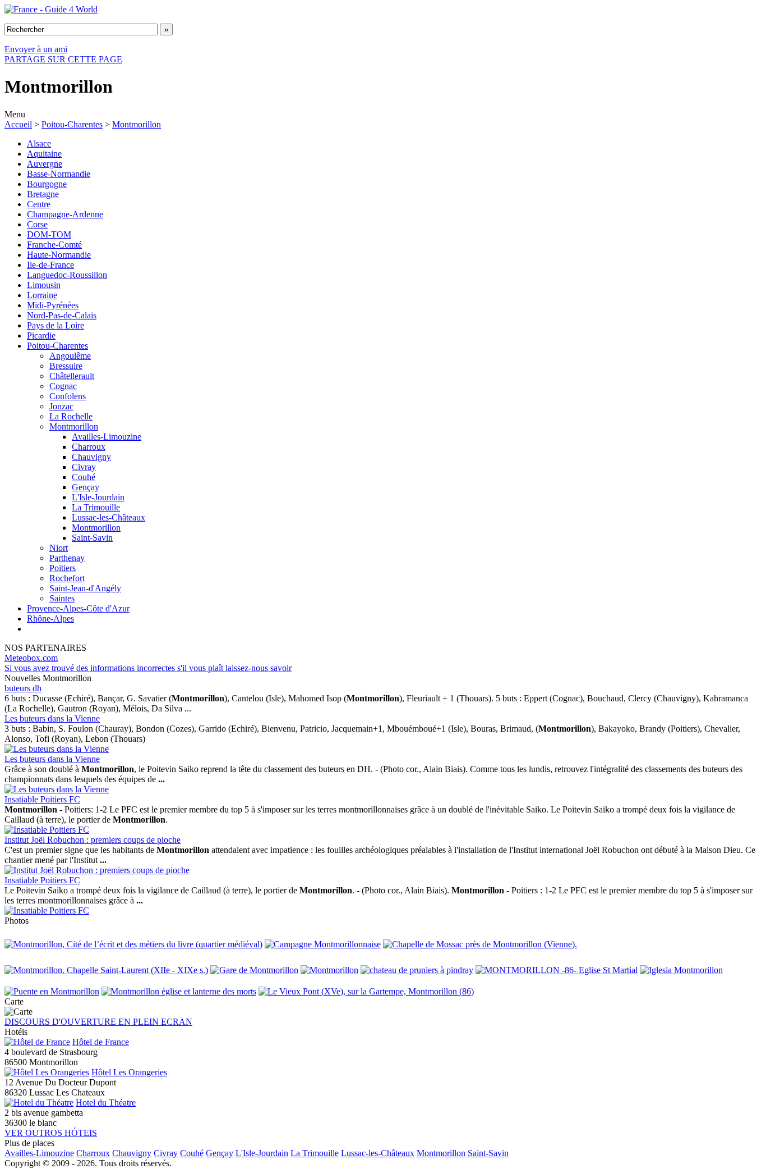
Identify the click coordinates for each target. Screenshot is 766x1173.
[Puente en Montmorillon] (51, 991)
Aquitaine (44, 153)
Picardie (41, 335)
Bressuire (65, 366)
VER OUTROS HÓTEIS (50, 1133)
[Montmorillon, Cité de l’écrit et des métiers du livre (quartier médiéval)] (133, 944)
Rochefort (67, 578)
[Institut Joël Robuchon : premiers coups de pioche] (97, 870)
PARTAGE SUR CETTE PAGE (63, 59)
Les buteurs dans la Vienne (52, 718)
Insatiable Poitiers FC (42, 799)
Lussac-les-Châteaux (108, 517)
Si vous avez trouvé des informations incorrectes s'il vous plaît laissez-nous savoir (148, 668)
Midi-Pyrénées (53, 305)
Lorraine (42, 295)
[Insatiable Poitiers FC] (46, 829)
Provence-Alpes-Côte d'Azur (78, 608)
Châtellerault (71, 376)
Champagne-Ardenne (65, 214)
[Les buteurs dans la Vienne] (56, 749)
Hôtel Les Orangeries (129, 1072)
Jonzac (61, 406)
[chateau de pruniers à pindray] (417, 970)
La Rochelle (71, 416)
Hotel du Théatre (106, 1102)
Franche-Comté (54, 244)
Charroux (88, 446)
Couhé (83, 477)
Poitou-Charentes (72, 124)
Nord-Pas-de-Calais (61, 315)
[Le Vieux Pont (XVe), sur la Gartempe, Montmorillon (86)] (366, 991)
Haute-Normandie (59, 254)
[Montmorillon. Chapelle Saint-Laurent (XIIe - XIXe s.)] (106, 970)
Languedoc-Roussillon (67, 275)
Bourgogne (47, 184)
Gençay (85, 487)
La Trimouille (96, 507)
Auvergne (44, 163)
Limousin (44, 285)
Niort (58, 548)
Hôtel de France (100, 1042)
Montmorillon (136, 124)
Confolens (67, 396)
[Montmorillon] (329, 970)
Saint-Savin (92, 537)
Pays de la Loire (55, 325)
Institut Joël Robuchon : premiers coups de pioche (92, 840)
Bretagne (43, 194)
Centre (38, 204)
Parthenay (67, 558)
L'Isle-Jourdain (98, 497)
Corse (37, 224)
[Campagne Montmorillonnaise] (323, 944)
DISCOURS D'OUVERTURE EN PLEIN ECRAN (98, 1021)
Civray (84, 467)
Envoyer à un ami (35, 49)
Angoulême (70, 355)
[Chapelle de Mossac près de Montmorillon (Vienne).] (480, 944)
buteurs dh (22, 688)
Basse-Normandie (58, 174)
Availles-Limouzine (106, 436)
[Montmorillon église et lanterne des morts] (178, 991)
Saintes (62, 598)
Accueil (18, 124)
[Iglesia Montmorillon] (681, 970)
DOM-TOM (49, 234)
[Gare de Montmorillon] (254, 970)
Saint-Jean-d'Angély (85, 588)
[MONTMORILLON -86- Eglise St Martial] (557, 970)
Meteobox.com (31, 658)
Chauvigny (91, 457)
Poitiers (62, 568)
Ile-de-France (50, 265)
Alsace (39, 143)
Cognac (63, 386)
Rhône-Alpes (50, 618)
